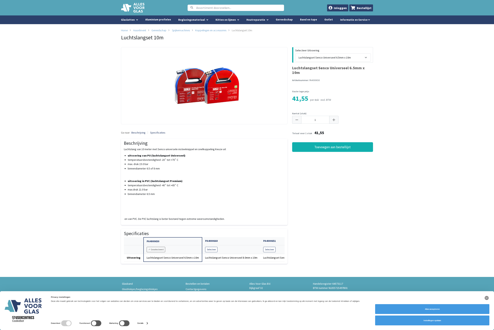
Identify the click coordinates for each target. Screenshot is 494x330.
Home (124, 30)
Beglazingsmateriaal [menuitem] (191, 19)
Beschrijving (138, 132)
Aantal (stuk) (299, 113)
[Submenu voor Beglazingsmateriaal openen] (207, 20)
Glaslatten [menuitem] (128, 19)
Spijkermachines (181, 30)
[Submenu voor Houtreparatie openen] (267, 20)
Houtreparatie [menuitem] (255, 19)
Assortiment (139, 30)
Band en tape (308, 19)
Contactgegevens (196, 289)
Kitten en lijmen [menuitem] (226, 19)
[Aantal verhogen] (333, 120)
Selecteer (211, 249)
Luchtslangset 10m (242, 30)
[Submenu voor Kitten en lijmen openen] (238, 20)
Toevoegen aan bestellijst (332, 147)
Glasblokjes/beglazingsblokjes (140, 289)
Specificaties (157, 132)
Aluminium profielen (158, 19)
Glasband (127, 283)
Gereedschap (284, 19)
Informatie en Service (354, 19)
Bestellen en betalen (198, 283)
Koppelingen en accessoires (210, 30)
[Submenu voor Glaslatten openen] (137, 20)
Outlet (328, 19)
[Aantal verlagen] (296, 120)
